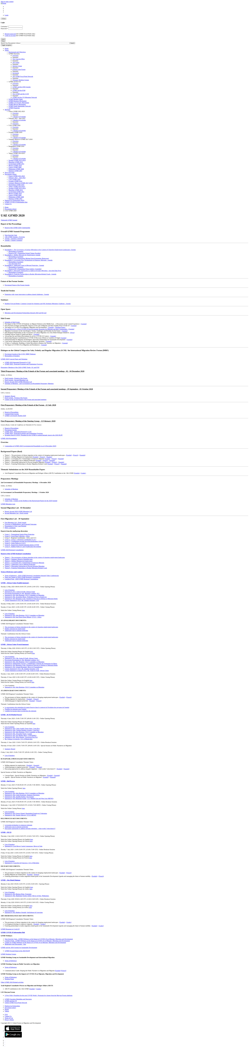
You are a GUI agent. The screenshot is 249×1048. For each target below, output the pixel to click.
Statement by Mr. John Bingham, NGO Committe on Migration (24, 732)
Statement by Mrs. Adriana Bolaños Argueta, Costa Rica (22, 730)
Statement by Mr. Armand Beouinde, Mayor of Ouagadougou (24, 667)
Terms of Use (9, 1018)
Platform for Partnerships (12, 1006)
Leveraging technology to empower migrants (18, 825)
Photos (7, 1009)
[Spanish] (82, 455)
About (7, 50)
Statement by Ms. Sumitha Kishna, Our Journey (19, 797)
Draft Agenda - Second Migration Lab (16, 380)
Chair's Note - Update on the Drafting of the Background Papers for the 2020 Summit (31, 501)
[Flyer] (72, 332)
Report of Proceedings (11, 412)
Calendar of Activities (19, 116)
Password (4, 28)
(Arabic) (83, 473)
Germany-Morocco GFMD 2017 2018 (20, 183)
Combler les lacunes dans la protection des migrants (20, 711)
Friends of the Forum (18, 69)
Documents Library (11, 174)
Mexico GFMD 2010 (15, 165)
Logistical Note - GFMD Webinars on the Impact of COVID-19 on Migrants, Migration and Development (37, 941)
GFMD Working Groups (8, 954)
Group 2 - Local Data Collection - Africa (17, 536)
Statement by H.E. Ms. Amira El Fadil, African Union (21, 658)
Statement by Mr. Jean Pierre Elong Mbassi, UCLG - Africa (23, 617)
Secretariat (15, 73)
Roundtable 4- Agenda (24, 265)
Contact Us (8, 204)
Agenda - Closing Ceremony (13, 240)
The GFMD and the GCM (20, 94)
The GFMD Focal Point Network (22, 76)
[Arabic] (68, 922)
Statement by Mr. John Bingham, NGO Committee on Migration (24, 595)
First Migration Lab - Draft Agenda (15, 522)
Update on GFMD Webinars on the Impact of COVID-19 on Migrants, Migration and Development (35, 942)
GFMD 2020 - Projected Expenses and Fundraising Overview (24, 364)
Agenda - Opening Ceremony (14, 238)
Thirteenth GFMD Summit (9, 220)
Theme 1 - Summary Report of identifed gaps (18, 559)
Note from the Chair (11, 235)
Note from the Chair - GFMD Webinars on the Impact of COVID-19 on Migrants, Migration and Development (39, 939)
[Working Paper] (60, 327)
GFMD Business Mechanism (17, 101)
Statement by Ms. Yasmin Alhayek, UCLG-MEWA (20, 815)
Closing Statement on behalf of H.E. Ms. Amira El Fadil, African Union (27, 670)
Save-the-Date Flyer (15, 263)
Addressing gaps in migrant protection (16, 630)
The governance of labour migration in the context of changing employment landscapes (31, 627)
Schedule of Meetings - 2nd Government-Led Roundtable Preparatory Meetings (29, 383)
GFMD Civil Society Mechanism (19, 102)
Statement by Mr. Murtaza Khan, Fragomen (18, 894)
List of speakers (9, 656)
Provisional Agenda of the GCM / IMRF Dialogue (20, 354)
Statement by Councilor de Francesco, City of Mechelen (22, 863)
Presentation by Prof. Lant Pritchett (15, 526)
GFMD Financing (14, 108)
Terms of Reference (11, 961)
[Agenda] (84, 324)
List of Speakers (10, 590)
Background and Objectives (17, 52)
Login (6, 15)
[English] (69, 455)
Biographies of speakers (16, 251)
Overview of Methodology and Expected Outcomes (20, 524)
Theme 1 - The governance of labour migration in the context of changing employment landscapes (35, 557)
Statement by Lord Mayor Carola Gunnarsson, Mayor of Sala (23, 846)
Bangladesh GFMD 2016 (16, 185)
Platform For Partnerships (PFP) (14, 200)
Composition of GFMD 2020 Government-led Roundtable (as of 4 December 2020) (30, 446)
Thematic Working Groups (20, 80)
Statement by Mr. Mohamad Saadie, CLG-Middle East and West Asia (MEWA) (29, 798)
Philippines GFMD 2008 (16, 169)
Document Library (10, 1008)
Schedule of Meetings (11, 489)
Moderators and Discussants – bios (15, 944)
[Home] (3, 3)
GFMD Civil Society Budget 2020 (15, 415)
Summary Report (10, 396)
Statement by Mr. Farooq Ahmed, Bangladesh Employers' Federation (26, 813)
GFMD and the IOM (18, 90)
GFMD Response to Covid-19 (10, 929)
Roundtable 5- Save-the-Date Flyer (33, 270)
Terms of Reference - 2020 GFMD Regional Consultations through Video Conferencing (32, 575)
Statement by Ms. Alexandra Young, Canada (18, 734)
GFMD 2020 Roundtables (9, 438)
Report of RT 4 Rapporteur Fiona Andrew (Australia (25, 269)
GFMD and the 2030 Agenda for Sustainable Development (19, 947)
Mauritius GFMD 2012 (16, 162)
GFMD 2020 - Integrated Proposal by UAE (18, 431)
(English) (77, 473)
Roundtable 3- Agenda (28, 260)
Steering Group (17, 66)
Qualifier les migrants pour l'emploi (15, 709)
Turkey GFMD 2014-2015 (17, 186)
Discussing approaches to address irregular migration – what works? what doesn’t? (30, 828)
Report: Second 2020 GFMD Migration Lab (18, 382)
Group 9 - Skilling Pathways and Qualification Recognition (23, 546)
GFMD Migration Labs (8, 504)
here (23, 610)
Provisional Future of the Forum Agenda (17, 285)
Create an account (10, 35)
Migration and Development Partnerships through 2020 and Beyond (25, 313)
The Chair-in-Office (18, 59)
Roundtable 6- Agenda (30, 274)
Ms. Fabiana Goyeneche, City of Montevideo (18, 739)
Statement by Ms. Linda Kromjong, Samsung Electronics (22, 795)
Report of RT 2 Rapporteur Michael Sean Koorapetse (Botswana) (29, 258)
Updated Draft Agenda (12, 414)
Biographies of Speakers (12, 356)
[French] (75, 455)
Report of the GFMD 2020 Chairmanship (17, 228)
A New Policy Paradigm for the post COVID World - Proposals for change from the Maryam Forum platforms (38, 995)
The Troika (15, 62)
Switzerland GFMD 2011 (16, 164)
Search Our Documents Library (10, 43)
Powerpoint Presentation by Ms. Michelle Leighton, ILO (22, 593)
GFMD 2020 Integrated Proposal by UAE (18, 362)
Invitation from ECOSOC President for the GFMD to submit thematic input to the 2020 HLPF (34, 435)
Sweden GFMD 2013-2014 (17, 160)
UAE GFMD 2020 (14, 179)
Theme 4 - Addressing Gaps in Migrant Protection (20, 564)
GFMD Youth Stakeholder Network (20, 106)
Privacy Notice (9, 1020)
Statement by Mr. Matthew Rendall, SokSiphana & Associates (24, 912)
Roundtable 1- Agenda (40, 250)
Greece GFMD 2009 (15, 167)
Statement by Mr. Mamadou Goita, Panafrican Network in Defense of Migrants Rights (31, 599)
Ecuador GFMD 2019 (15, 181)
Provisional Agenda (11, 430)
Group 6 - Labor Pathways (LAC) (15, 543)
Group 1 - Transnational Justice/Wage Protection (19, 534)
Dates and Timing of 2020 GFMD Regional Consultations (22, 577)
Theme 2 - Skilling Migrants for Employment (18, 561)
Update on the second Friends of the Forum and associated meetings (25, 399)
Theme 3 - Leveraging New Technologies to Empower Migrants (24, 563)
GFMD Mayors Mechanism (17, 104)
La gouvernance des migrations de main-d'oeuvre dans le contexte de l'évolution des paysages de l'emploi (37, 707)
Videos (7, 1011)
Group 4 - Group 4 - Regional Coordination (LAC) (20, 539)
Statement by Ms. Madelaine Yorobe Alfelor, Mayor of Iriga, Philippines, (27, 896)
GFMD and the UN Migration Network (24, 97)
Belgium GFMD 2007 (15, 171)
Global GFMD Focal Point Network (16, 1002)
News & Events (9, 172)
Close (3, 41)
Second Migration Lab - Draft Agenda (16, 513)
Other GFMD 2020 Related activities (12, 982)
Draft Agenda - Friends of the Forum (16, 378)
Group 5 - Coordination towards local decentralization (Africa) (24, 541)
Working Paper (9, 979)
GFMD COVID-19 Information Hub (16, 202)
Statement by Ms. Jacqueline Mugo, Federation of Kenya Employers (26, 597)
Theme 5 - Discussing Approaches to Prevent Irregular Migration (24, 566)
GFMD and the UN (11, 1001)
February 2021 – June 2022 (17, 178)
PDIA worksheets (10, 528)
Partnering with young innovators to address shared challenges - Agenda (27, 294)
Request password (10, 34)
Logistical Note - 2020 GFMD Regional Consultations (21, 579)
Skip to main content (7, 1)
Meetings (7, 109)
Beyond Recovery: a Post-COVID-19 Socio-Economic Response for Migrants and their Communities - (36, 329)
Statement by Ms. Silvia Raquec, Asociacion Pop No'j (21, 737)
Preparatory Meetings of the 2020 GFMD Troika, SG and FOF (20, 367)
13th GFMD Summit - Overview (15, 237)
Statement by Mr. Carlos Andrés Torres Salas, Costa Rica (22, 728)
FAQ (6, 1014)
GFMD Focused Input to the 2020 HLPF (17, 951)
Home (6, 48)
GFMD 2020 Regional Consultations (12, 550)
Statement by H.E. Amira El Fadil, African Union (20, 592)
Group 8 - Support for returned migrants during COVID (22, 545)
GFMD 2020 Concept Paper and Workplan (14, 359)
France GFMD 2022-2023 (17, 176)
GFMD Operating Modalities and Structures (18, 999)
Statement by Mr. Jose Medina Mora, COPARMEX (20, 735)
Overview (15, 55)
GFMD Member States (16, 99)
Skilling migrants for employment (15, 629)
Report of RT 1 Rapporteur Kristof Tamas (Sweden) (25, 253)
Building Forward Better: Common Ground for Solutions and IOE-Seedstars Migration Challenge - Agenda (38, 303)
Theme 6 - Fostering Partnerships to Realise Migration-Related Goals (26, 568)
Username (4, 26)
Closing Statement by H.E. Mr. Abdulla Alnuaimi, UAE (22, 600)
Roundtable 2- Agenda (22, 255)
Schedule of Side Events (12, 322)
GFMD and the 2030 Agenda (21, 87)
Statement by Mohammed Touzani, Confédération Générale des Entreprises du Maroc (31, 663)
